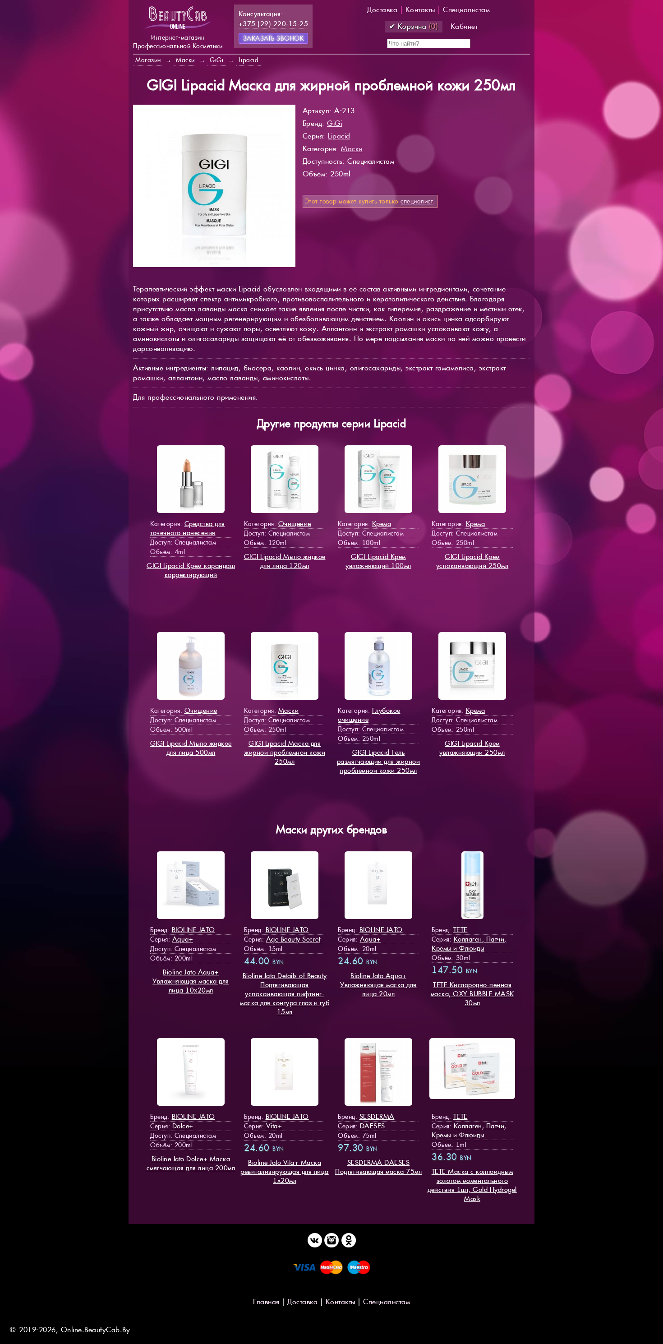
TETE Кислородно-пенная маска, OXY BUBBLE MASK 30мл (472, 993)
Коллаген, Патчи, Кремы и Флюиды (469, 943)
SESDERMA (377, 1116)
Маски (352, 148)
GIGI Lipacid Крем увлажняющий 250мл (472, 748)
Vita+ (274, 1126)
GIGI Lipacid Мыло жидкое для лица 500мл (191, 748)
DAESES (372, 1126)
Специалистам (466, 9)
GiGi (334, 123)
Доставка (382, 9)
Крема (381, 523)
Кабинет (464, 26)
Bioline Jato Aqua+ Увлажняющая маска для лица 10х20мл (190, 981)
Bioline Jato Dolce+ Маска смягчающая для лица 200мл (191, 1163)
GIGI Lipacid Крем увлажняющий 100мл (378, 561)
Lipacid (339, 136)
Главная (266, 1302)
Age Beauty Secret (293, 939)
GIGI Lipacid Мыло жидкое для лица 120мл (285, 561)
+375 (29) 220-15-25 (273, 23)
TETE (460, 929)
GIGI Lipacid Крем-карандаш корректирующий (191, 570)
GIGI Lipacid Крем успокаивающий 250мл (472, 561)
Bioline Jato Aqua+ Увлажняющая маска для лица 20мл (378, 984)
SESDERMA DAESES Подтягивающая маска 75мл (378, 1167)
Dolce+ (182, 1126)
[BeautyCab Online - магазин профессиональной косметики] (177, 28)
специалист (417, 201)
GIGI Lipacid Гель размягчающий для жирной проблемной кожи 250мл (378, 761)
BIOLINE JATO (193, 929)
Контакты (420, 9)
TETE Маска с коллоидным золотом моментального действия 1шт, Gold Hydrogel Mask (472, 1185)
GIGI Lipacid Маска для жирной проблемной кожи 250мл (284, 752)
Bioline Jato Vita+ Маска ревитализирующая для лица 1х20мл (284, 1171)
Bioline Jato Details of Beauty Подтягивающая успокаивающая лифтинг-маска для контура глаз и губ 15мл (284, 993)
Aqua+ (182, 939)
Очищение (294, 523)
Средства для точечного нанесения (187, 528)
